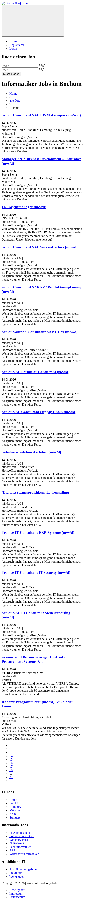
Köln (12, 814)
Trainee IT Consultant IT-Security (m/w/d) (36, 572)
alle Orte (14, 100)
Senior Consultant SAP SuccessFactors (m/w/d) (39, 247)
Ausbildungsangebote (23, 869)
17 (11, 766)
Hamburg (15, 806)
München (15, 810)
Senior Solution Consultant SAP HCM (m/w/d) (39, 332)
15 (11, 759)
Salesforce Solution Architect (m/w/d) (31, 452)
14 (11, 756)
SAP (12, 850)
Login (13, 48)
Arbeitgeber (16, 890)
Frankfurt (15, 803)
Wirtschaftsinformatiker (24, 854)
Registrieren (17, 45)
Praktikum (15, 873)
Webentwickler (18, 839)
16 (11, 763)
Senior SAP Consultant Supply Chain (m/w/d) (39, 412)
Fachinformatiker (20, 847)
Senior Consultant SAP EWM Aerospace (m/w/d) (41, 115)
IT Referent (16, 843)
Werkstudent (17, 876)
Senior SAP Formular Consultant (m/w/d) (35, 372)
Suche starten (11, 73)
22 (11, 777)
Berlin (13, 799)
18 (11, 770)
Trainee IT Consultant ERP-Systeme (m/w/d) (38, 532)
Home (13, 41)
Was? (42, 65)
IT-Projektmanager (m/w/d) (24, 207)
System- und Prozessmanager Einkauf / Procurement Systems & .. (33, 659)
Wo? (42, 69)
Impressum (16, 893)
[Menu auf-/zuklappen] (33, 21)
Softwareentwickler (21, 836)
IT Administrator (19, 832)
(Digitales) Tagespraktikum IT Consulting (35, 492)
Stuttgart (14, 817)
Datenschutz (17, 897)
